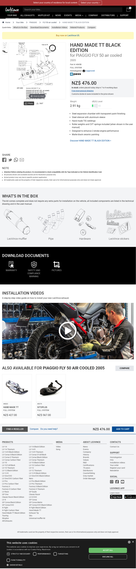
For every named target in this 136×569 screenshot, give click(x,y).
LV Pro (5, 481)
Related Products (77, 27)
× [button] (133, 542)
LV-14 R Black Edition (11, 452)
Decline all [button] (107, 557)
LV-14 (4, 447)
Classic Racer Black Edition (13, 497)
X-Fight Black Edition (37, 508)
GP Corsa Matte (35, 502)
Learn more (114, 493)
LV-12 (31, 468)
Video (58, 447)
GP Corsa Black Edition (11, 502)
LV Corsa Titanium (36, 460)
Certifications (88, 465)
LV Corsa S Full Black (37, 455)
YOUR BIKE (12, 15)
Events (86, 449)
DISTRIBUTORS (108, 15)
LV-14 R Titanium (36, 452)
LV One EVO (7, 476)
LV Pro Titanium (35, 484)
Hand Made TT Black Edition (13, 513)
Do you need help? (49, 429)
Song (58, 449)
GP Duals (33, 492)
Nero (31, 478)
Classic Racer (34, 494)
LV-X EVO (33, 497)
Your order (114, 465)
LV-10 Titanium (8, 468)
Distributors (88, 470)
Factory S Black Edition (38, 486)
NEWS (58, 15)
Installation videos (117, 463)
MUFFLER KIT (44, 15)
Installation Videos (59, 27)
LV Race (5, 492)
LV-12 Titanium (35, 470)
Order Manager (89, 478)
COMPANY (93, 15)
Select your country (90, 2)
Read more (46, 549)
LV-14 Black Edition (37, 447)
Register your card (117, 468)
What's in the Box (20, 27)
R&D (85, 463)
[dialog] (68, 553)
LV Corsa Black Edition (38, 457)
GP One (5, 494)
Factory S (6, 486)
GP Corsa (33, 500)
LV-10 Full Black (8, 465)
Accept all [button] (108, 550)
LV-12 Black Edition (10, 470)
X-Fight (5, 508)
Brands (86, 457)
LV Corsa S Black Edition (12, 455)
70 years (86, 468)
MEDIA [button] (78, 15)
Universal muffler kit (37, 518)
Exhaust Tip (34, 513)
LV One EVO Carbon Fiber (12, 478)
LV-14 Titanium (8, 449)
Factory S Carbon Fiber (11, 489)
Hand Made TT (35, 510)
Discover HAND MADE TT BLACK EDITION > (90, 140)
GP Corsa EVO (8, 505)
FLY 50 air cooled (50, 22)
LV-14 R (32, 449)
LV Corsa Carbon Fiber (11, 460)
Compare (91, 27)
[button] (46, 564)
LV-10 (4, 463)
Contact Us (114, 447)
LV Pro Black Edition (37, 481)
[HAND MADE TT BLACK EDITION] (5, 45)
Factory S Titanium (37, 489)
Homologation (116, 457)
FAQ (111, 460)
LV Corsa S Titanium (10, 457)
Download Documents (40, 27)
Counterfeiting (89, 473)
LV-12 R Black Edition (37, 473)
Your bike (20, 22)
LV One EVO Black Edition (39, 476)
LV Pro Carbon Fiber (10, 484)
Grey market (88, 476)
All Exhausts (7, 521)
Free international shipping (83, 91)
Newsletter (114, 470)
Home (7, 22)
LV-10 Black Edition (37, 463)
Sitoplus (5, 518)
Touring (5, 516)
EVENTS (68, 15)
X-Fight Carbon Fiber (10, 510)
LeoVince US (73, 35)
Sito (30, 516)
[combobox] (129, 542)
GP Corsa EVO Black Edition (40, 505)
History (86, 455)
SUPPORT (124, 15)
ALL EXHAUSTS (27, 15)
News (85, 447)
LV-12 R (5, 473)
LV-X (4, 500)
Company (87, 452)
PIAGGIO (33, 22)
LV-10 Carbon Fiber (37, 465)
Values (86, 460)
